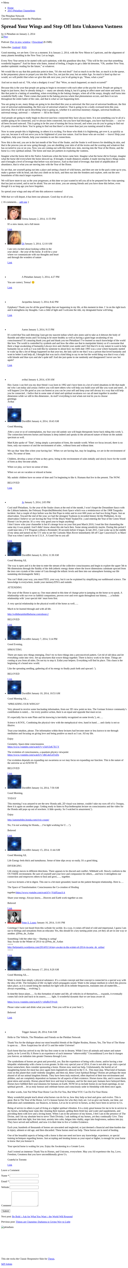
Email (5, 1181)
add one (23, 202)
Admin (6, 1264)
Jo (23, 502)
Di (23, 243)
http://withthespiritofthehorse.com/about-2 (28, 614)
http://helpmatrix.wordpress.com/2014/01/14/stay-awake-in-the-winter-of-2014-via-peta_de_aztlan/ (56, 947)
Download (37, 42)
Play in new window (20, 42)
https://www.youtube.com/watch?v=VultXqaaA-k (40, 892)
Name (5, 1175)
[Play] (4, 36)
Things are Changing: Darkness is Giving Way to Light (43, 1221)
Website (5, 1187)
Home (10, 8)
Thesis (51, 1258)
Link (9, 229)
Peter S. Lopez (29, 922)
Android (16, 47)
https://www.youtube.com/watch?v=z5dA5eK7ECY (33, 746)
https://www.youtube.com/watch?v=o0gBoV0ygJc (32, 1002)
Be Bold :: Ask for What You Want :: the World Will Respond (42, 1216)
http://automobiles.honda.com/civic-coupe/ (28, 819)
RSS (24, 47)
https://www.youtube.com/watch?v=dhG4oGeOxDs (33, 755)
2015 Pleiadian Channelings (21, 10)
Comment (6, 1205)
